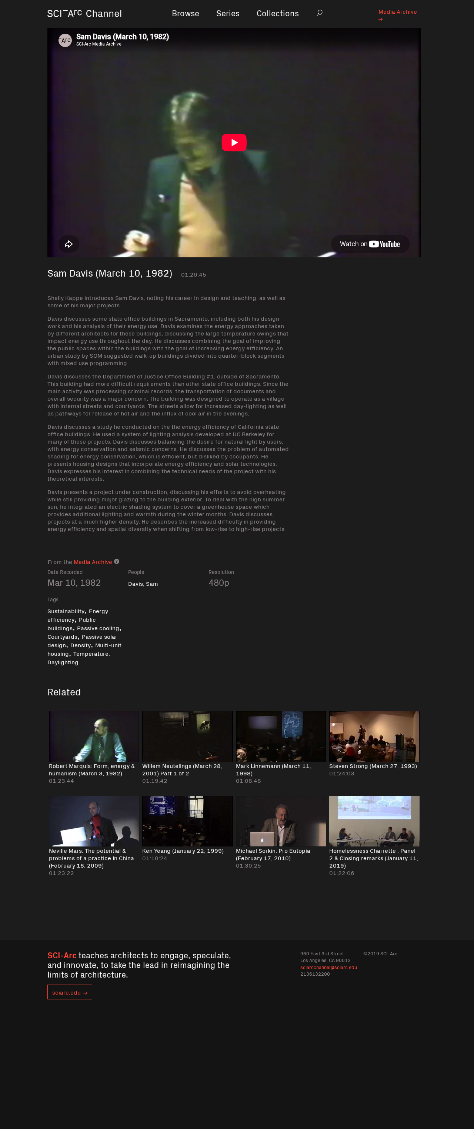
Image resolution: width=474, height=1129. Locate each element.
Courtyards (62, 636)
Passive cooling (98, 628)
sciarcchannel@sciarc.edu (328, 967)
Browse (185, 13)
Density (80, 645)
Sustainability (65, 611)
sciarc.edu (66, 992)
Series (228, 13)
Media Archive (397, 11)
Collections (278, 13)
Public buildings (71, 623)
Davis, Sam (143, 583)
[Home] (84, 24)
